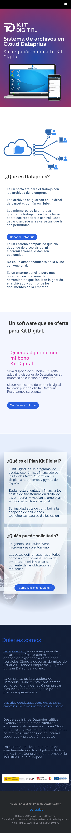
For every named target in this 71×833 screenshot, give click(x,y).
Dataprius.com (14, 651)
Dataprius (36, 809)
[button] (66, 3)
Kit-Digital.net (18, 803)
